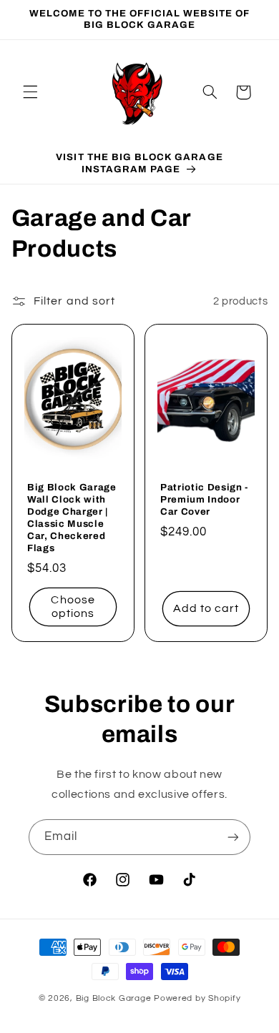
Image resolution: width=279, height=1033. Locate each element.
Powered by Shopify (197, 998)
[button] (30, 92)
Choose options (72, 606)
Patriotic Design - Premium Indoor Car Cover (204, 499)
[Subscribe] (233, 836)
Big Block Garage (115, 998)
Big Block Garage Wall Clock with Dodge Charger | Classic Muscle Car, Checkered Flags (72, 517)
